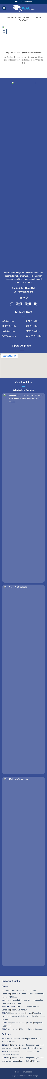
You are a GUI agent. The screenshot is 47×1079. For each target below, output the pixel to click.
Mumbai (19, 991)
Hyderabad (15, 994)
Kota (10, 1000)
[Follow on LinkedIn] (30, 304)
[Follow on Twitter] (21, 304)
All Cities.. (5, 1019)
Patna (30, 1048)
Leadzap (28, 1072)
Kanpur (5, 997)
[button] (4, 8)
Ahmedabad (38, 994)
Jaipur (29, 994)
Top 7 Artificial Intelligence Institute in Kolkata (23, 53)
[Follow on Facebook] (12, 304)
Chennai (27, 991)
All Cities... (13, 997)
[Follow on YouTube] (35, 304)
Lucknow (23, 1048)
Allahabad (22, 1016)
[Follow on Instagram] (17, 304)
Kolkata (34, 991)
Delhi (13, 991)
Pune (38, 1051)
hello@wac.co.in (21, 779)
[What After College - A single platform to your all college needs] (23, 8)
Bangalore (6, 994)
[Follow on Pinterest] (26, 304)
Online (8, 991)
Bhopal (23, 994)
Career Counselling (23, 292)
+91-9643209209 (20, 587)
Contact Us (17, 288)
